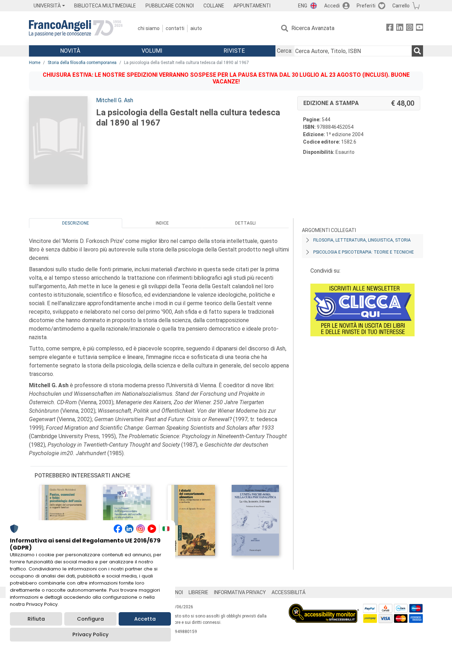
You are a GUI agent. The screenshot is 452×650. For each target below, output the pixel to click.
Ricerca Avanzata (312, 28)
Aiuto (196, 28)
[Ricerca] (417, 51)
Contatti (175, 28)
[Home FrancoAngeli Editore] (76, 28)
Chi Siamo (149, 28)
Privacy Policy (90, 634)
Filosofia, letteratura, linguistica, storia (362, 240)
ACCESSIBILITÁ (288, 592)
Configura (90, 618)
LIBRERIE (198, 592)
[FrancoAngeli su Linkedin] (399, 28)
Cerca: (284, 50)
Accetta (145, 618)
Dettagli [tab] (245, 223)
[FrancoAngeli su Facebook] (389, 28)
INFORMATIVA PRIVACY (240, 592)
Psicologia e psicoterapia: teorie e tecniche (363, 252)
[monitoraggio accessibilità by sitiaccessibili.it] (324, 607)
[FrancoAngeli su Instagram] (409, 28)
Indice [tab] (162, 223)
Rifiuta (36, 618)
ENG (302, 5)
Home (34, 62)
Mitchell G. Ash (114, 100)
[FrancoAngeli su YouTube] (419, 28)
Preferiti (366, 5)
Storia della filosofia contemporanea (82, 62)
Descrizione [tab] (75, 223)
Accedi (332, 5)
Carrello (401, 5)
